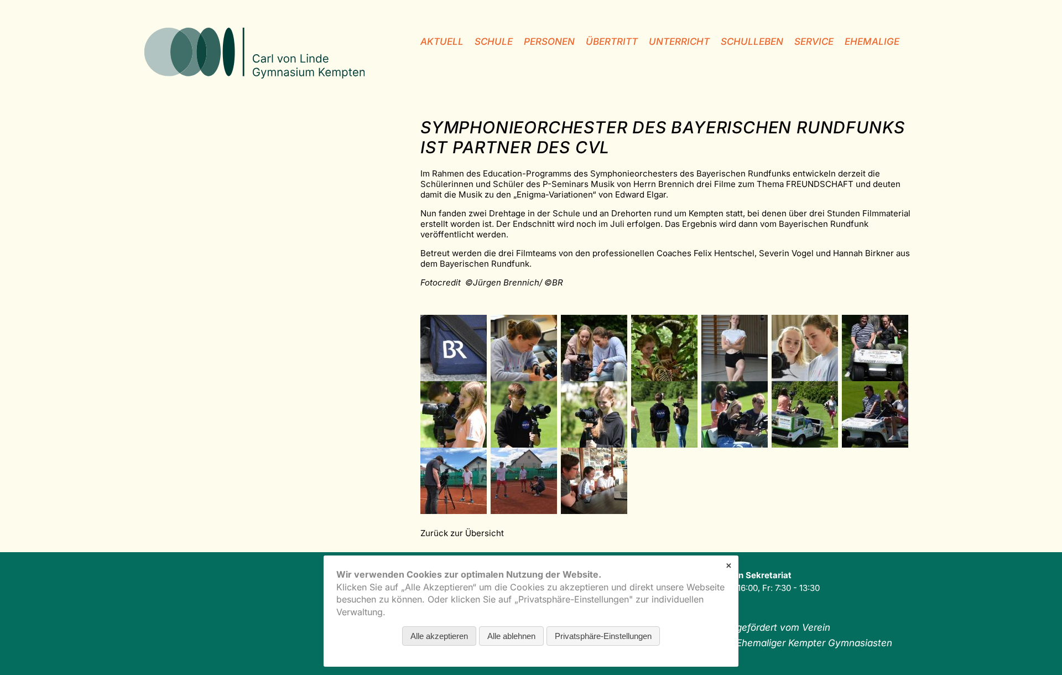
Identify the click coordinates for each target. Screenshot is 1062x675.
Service (814, 41)
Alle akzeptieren (439, 636)
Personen (549, 41)
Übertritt (612, 41)
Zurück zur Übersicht (462, 533)
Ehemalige (872, 41)
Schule (494, 41)
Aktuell (442, 41)
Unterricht (679, 41)
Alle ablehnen (511, 636)
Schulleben (752, 41)
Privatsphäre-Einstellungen (603, 636)
